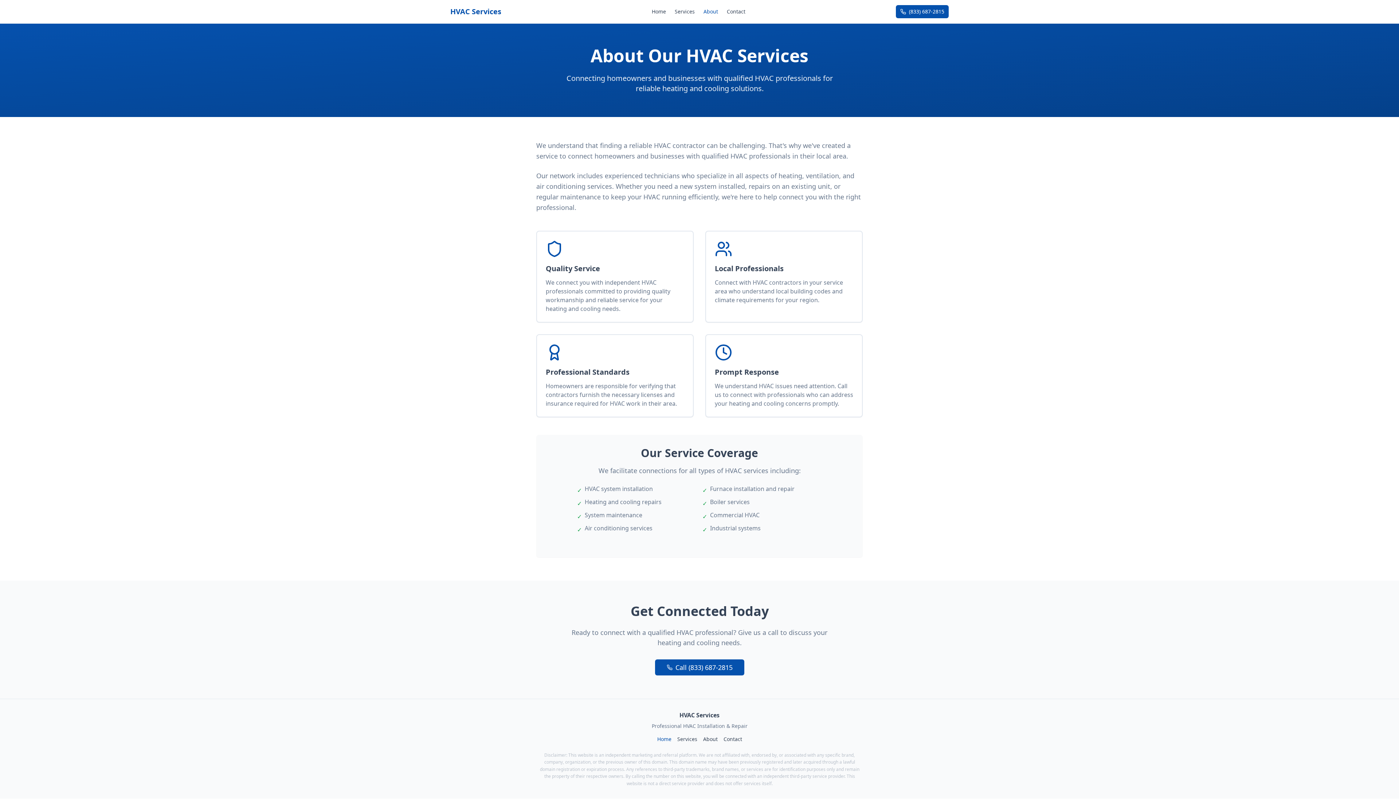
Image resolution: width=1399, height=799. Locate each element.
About (711, 11)
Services (685, 11)
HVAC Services (475, 11)
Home (659, 11)
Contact (736, 11)
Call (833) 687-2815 (704, 667)
